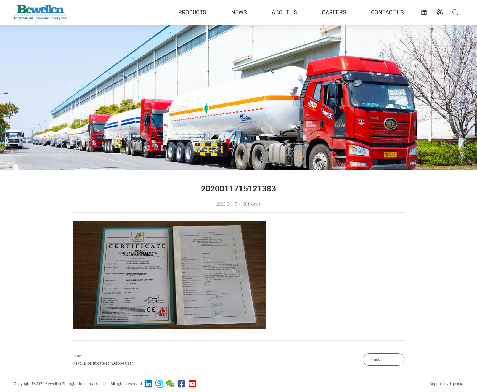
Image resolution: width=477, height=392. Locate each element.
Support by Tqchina (446, 384)
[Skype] (440, 12)
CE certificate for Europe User (107, 363)
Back (375, 359)
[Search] (455, 12)
